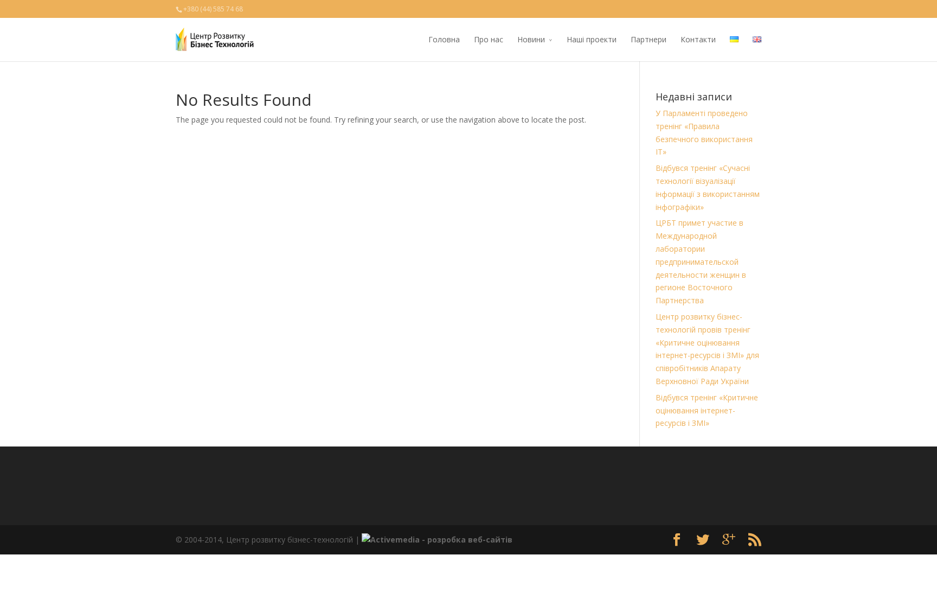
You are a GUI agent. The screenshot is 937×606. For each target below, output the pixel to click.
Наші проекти (592, 39)
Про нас (488, 39)
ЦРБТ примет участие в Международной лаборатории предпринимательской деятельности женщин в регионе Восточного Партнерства (701, 261)
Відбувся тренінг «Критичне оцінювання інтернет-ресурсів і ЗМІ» (707, 410)
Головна (444, 39)
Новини (531, 39)
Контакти (698, 39)
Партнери (648, 39)
